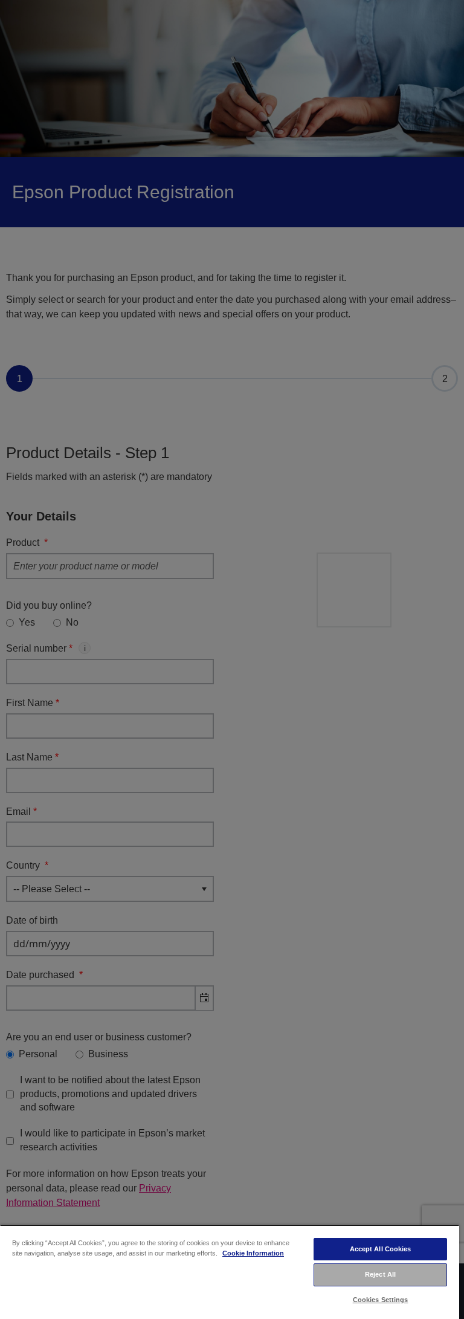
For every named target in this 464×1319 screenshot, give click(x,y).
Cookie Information (253, 1253)
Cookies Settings (380, 1299)
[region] (229, 1272)
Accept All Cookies (380, 1249)
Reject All (380, 1274)
